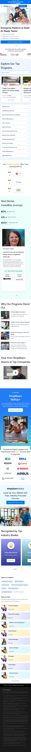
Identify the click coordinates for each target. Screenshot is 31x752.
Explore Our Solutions (15, 410)
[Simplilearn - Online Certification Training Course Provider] (7, 6)
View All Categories (18, 591)
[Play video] (15, 372)
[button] (14, 45)
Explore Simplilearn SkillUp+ (15, 42)
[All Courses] (1, 6)
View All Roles (15, 680)
